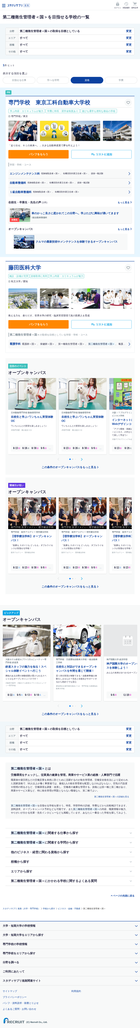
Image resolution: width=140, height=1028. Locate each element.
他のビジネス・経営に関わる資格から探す (40, 852)
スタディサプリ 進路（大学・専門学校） (21, 908)
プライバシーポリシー (15, 997)
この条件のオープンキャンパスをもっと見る (69, 467)
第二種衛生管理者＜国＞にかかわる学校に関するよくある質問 (54, 881)
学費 (121, 80)
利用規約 (76, 991)
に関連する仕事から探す (45, 833)
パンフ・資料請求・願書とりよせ (21, 1003)
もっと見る (124, 202)
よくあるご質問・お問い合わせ (19, 1009)
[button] (82, 459)
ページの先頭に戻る (124, 895)
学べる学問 (53, 80)
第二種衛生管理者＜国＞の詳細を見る (111, 796)
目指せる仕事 (19, 80)
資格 (87, 80)
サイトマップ (10, 991)
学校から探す (49, 908)
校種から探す (20, 861)
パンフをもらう (38, 154)
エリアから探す (21, 871)
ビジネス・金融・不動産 (69, 908)
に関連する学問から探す (45, 842)
